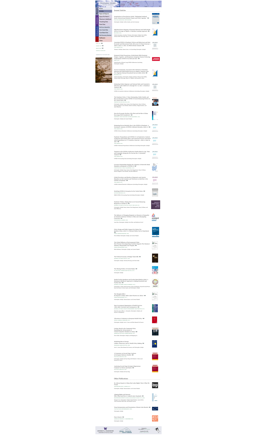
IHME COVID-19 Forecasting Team (122, 195)
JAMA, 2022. (117, 60)
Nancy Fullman (142, 104)
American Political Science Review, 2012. (124, 333)
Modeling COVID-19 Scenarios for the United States (128, 191)
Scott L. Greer (127, 322)
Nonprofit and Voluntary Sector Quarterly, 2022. (127, 116)
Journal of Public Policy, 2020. (122, 258)
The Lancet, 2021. (118, 182)
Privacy (141, 432)
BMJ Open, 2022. (118, 74)
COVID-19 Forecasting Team (120, 158)
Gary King (127, 358)
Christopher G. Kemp (119, 286)
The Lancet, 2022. (118, 89)
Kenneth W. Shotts (118, 360)
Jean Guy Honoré (118, 288)
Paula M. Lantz (117, 311)
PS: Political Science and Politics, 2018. (124, 270)
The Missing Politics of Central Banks (124, 268)
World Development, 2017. (120, 297)
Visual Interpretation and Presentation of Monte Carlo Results (131, 407)
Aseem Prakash (128, 118)
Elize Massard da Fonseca (137, 322)
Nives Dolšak (117, 235)
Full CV (98, 43)
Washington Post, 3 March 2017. (122, 386)
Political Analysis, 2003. (120, 356)
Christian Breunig (128, 260)
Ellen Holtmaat (117, 249)
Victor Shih (116, 335)
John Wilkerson (117, 106)
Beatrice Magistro (118, 105)
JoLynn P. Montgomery (119, 312)
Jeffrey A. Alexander (125, 311)
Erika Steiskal (147, 429)
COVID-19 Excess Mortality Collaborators (123, 131)
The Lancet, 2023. (118, 47)
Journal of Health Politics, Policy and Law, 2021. (127, 205)
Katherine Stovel (139, 222)
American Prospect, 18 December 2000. (123, 418)
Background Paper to (129, 397)
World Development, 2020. (120, 247)
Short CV (98, 45)
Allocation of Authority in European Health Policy (128, 318)
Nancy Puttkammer (135, 286)
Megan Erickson (140, 105)
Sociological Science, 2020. (121, 220)
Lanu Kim (116, 222)
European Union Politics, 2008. (122, 345)
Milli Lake (124, 401)
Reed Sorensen (127, 286)
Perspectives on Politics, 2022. (122, 102)
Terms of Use (146, 432)
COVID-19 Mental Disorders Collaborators (123, 184)
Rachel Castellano (133, 105)
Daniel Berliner (133, 400)
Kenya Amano (127, 104)
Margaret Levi (117, 400)
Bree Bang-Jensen (134, 104)
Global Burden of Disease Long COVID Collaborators (125, 62)
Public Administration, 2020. (121, 233)
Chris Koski (136, 260)
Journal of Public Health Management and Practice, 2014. (129, 308)
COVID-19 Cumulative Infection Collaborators (124, 91)
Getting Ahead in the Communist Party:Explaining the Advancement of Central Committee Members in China (125, 330)
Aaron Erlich (140, 400)
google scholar (100, 50)
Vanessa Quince (127, 299)
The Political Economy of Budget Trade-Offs (126, 256)
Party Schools (118, 417)
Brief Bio (98, 48)
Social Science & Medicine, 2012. (122, 320)
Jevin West (131, 222)
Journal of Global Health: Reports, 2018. (124, 284)
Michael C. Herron (136, 358)
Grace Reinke (125, 105)
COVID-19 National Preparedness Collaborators (124, 145)
